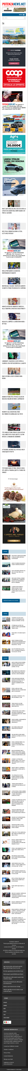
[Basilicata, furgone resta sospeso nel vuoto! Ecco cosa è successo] (6, 905)
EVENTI (4, 1008)
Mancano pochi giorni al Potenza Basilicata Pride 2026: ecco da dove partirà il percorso (18, 826)
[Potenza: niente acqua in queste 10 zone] (6, 888)
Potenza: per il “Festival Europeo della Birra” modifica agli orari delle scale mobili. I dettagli (19, 834)
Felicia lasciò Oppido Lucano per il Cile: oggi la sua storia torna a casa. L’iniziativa (18, 572)
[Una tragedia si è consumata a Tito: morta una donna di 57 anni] (6, 699)
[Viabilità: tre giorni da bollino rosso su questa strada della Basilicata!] (6, 566)
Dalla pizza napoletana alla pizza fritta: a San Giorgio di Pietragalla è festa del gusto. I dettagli (18, 650)
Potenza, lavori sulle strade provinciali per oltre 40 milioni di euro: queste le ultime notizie (19, 690)
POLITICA (4, 1011)
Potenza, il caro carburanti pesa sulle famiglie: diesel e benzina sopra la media (19, 850)
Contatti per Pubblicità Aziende (11, 1046)
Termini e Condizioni (8, 1049)
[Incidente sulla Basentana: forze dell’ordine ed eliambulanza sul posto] (14, 409)
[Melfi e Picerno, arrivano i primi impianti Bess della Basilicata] (6, 730)
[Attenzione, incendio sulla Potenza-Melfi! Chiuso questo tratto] (14, 447)
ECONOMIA (5, 1005)
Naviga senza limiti (8, 1059)
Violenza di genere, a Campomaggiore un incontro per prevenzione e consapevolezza (19, 721)
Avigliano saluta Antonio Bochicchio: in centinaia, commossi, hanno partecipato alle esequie (18, 819)
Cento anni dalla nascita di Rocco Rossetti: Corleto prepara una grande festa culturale (18, 857)
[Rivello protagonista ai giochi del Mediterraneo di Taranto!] (14, 268)
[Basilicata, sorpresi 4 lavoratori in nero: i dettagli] (14, 319)
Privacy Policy (7, 1052)
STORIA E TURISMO (6, 1017)
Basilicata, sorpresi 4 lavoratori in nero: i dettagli (11, 986)
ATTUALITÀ (5, 1002)
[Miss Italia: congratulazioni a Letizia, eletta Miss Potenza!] (14, 228)
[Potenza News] (14, 4)
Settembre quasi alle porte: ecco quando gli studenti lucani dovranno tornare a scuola (18, 627)
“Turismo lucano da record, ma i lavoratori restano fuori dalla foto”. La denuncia (19, 785)
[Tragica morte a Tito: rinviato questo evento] (6, 636)
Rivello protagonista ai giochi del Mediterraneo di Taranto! (13, 974)
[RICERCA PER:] (14, 17)
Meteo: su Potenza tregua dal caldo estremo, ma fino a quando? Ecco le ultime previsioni (18, 880)
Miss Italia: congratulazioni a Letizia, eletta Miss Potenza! (13, 971)
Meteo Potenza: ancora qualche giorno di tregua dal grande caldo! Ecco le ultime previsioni (19, 557)
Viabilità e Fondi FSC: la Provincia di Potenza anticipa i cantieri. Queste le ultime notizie (18, 769)
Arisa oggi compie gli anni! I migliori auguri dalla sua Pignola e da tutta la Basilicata (19, 736)
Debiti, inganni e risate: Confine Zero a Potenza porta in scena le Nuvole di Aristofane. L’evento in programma (18, 672)
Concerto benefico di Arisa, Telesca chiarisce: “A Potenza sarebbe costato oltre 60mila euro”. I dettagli (18, 865)
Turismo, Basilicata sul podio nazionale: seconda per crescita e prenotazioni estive (18, 705)
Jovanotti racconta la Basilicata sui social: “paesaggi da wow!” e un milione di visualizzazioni (19, 872)
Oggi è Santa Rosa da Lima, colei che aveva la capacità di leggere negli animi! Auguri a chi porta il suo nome (14, 211)
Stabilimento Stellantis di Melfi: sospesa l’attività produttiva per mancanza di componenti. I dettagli (18, 619)
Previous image (13, 479)
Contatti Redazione (8, 1056)
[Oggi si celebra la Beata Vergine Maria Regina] (14, 373)
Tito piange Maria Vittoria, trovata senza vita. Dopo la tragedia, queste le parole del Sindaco (13, 470)
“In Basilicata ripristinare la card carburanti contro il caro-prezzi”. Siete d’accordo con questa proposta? (18, 811)
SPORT (4, 1014)
